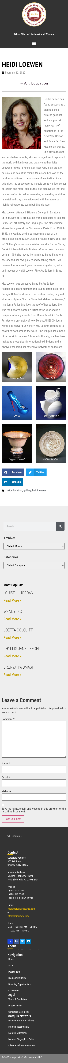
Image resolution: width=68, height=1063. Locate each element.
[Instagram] (10, 941)
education (16, 490)
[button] (34, 43)
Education (39, 83)
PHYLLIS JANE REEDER (21, 648)
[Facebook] (16, 941)
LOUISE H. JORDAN (18, 593)
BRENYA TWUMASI (18, 667)
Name (6, 763)
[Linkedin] (28, 941)
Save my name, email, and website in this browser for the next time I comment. (34, 810)
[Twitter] (22, 941)
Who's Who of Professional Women (34, 34)
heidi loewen (39, 490)
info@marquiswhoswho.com (21, 908)
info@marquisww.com (18, 916)
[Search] (60, 526)
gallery (27, 490)
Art (27, 83)
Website (6, 791)
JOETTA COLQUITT (18, 630)
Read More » (12, 600)
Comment (8, 719)
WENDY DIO (12, 611)
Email (6, 777)
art (8, 490)
